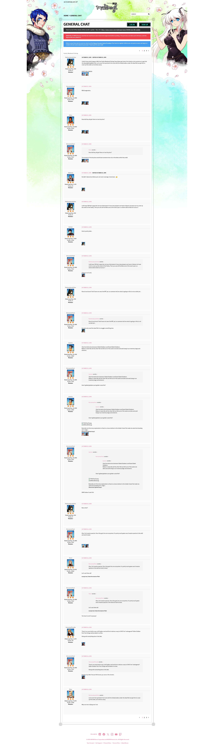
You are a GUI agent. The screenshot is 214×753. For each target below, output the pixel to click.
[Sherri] (87, 73)
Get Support (99, 743)
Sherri (70, 558)
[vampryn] (87, 160)
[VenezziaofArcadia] (70, 632)
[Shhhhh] (68, 66)
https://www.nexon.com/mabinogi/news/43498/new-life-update (120, 29)
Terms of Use (116, 743)
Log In (132, 24)
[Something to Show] (68, 352)
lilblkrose (70, 172)
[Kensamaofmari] (70, 91)
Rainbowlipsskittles (70, 57)
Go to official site (70, 2)
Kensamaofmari (70, 86)
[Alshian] (70, 231)
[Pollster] (73, 96)
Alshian (71, 227)
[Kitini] (83, 73)
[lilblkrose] (70, 177)
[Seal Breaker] (73, 66)
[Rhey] (70, 694)
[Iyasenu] (70, 347)
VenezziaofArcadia (71, 627)
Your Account (90, 743)
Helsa (70, 115)
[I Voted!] (70, 96)
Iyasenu (70, 342)
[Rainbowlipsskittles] (70, 62)
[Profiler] (73, 236)
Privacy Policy (107, 743)
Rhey (70, 689)
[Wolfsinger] (87, 103)
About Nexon (124, 743)
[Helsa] (70, 120)
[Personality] (70, 66)
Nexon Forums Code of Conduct (102, 43)
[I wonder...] (73, 182)
